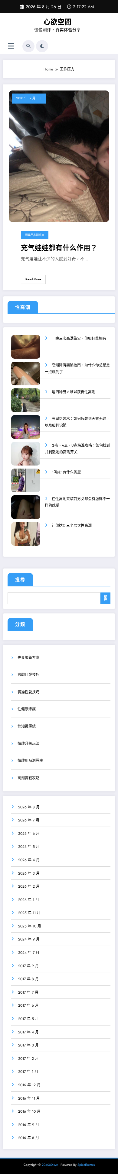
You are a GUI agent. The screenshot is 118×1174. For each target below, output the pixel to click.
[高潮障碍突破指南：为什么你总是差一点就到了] (25, 378)
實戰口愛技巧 (28, 674)
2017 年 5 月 (28, 1019)
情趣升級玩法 (28, 743)
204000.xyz (50, 1164)
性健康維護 (27, 709)
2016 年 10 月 (29, 1111)
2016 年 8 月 (28, 1138)
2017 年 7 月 (28, 992)
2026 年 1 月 (28, 900)
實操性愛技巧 (28, 692)
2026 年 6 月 (29, 833)
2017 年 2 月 (28, 1058)
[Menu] (11, 46)
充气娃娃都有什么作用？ (59, 248)
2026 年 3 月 (29, 873)
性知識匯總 (27, 726)
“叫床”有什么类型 (66, 472)
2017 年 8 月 (28, 979)
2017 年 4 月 (28, 1032)
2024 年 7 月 (28, 952)
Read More (33, 279)
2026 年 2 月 (29, 886)
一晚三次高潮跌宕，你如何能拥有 (79, 338)
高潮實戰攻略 (28, 778)
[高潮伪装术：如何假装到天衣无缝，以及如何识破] (25, 431)
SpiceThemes (86, 1164)
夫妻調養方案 (28, 657)
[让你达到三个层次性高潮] (25, 538)
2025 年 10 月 (29, 926)
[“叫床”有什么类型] (25, 484)
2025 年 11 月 (29, 913)
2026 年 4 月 (29, 860)
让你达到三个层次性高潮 (72, 525)
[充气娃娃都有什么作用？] (59, 156)
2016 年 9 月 (28, 1125)
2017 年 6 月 (28, 1005)
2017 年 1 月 (28, 1071)
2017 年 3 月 (28, 1045)
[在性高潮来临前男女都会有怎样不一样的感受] (25, 511)
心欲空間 (57, 22)
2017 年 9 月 (28, 966)
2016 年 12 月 (29, 1085)
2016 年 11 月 (29, 1098)
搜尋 (20, 579)
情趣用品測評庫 (34, 235)
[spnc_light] (42, 46)
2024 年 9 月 (29, 939)
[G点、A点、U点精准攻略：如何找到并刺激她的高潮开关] (25, 458)
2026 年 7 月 (28, 820)
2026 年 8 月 (29, 807)
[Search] (28, 46)
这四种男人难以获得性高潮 (73, 392)
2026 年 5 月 (29, 846)
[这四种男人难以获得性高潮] (25, 404)
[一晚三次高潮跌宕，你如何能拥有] (25, 351)
